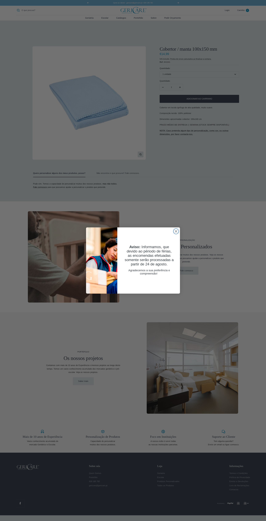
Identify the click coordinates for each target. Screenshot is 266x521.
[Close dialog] (176, 231)
